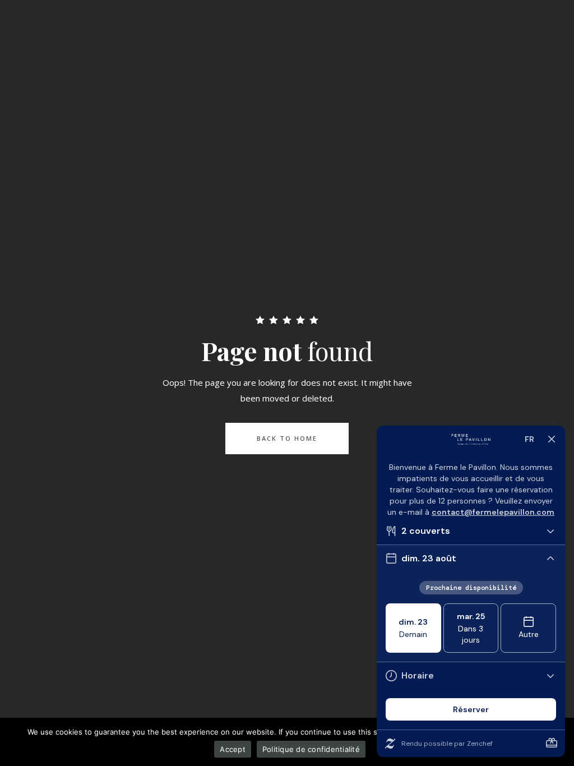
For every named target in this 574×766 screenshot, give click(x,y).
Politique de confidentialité (311, 749)
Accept (233, 749)
